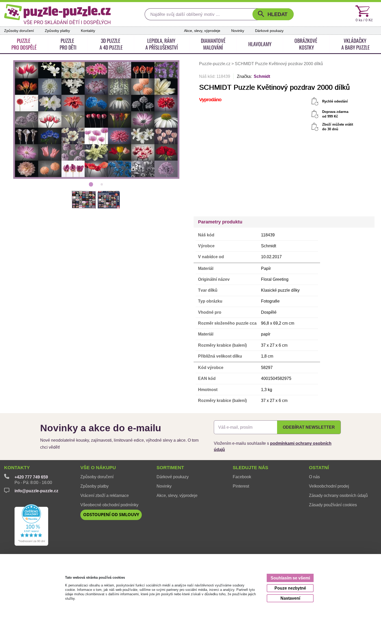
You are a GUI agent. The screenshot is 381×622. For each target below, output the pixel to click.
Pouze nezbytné (290, 588)
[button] (273, 14)
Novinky (237, 31)
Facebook (242, 476)
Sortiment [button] (170, 467)
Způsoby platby (57, 31)
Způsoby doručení (19, 31)
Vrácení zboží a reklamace (104, 495)
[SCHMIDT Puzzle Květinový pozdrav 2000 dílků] (96, 119)
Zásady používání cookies (333, 504)
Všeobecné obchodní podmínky (109, 504)
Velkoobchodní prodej (329, 486)
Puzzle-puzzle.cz (215, 63)
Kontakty (88, 31)
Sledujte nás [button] (250, 467)
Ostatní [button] (319, 467)
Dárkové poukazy (269, 31)
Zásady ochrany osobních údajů (338, 495)
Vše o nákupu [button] (98, 467)
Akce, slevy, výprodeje (202, 31)
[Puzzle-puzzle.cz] (57, 14)
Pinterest (241, 486)
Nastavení (290, 598)
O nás (314, 476)
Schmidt (262, 76)
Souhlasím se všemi (290, 578)
